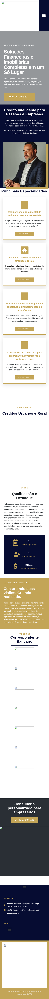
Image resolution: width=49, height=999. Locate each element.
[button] (44, 15)
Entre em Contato (23, 234)
